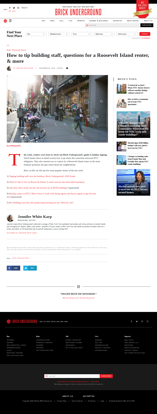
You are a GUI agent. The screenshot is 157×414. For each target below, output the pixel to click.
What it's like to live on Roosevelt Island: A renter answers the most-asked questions (47, 182)
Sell (62, 21)
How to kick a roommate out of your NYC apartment (138, 101)
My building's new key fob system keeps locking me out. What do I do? (41, 202)
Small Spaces (128, 340)
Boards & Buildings (99, 21)
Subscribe (106, 376)
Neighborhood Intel (102, 345)
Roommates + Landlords (44, 342)
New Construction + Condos (16, 345)
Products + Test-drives (102, 348)
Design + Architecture (131, 348)
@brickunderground (70, 298)
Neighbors (98, 340)
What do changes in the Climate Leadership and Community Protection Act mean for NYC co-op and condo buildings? (133, 128)
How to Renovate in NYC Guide (134, 353)
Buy (44, 21)
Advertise (117, 21)
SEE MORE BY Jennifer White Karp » (22, 233)
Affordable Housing (13, 348)
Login (102, 401)
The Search (39, 348)
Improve (81, 21)
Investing (10, 342)
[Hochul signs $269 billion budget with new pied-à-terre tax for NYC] (121, 146)
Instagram (18, 7)
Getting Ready (70, 345)
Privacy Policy (62, 401)
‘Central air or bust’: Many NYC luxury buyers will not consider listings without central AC (139, 89)
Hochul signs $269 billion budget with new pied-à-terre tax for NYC (138, 145)
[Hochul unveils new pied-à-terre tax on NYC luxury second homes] (133, 182)
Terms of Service (77, 401)
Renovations (128, 345)
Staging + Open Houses (73, 340)
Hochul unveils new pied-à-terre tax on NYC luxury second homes (133, 189)
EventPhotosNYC (14, 146)
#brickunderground (86, 298)
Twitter (14, 7)
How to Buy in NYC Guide (15, 355)
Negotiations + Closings (74, 342)
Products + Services (131, 350)
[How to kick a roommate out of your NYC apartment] (121, 103)
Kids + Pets (98, 342)
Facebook (10, 7)
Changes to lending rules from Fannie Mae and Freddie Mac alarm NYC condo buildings (138, 160)
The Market (10, 340)
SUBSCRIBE (147, 25)
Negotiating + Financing (15, 353)
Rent (52, 21)
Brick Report (133, 21)
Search (145, 34)
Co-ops (9, 350)
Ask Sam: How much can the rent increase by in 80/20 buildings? (38, 188)
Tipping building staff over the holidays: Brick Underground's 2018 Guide (42, 176)
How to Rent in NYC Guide (44, 350)
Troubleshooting (101, 350)
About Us (148, 21)
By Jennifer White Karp (23, 68)
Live (70, 21)
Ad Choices (91, 401)
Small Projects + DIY (131, 342)
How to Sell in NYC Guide (74, 348)
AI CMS (131, 401)
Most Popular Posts (16, 50)
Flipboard (24, 8)
